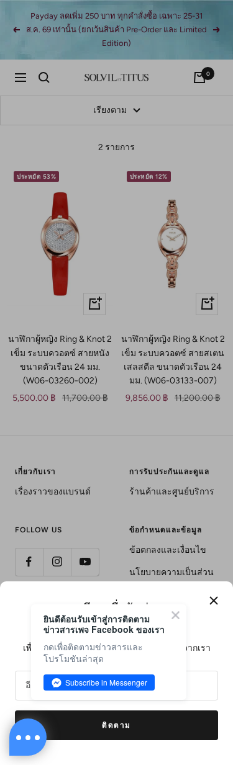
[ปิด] (213, 600)
